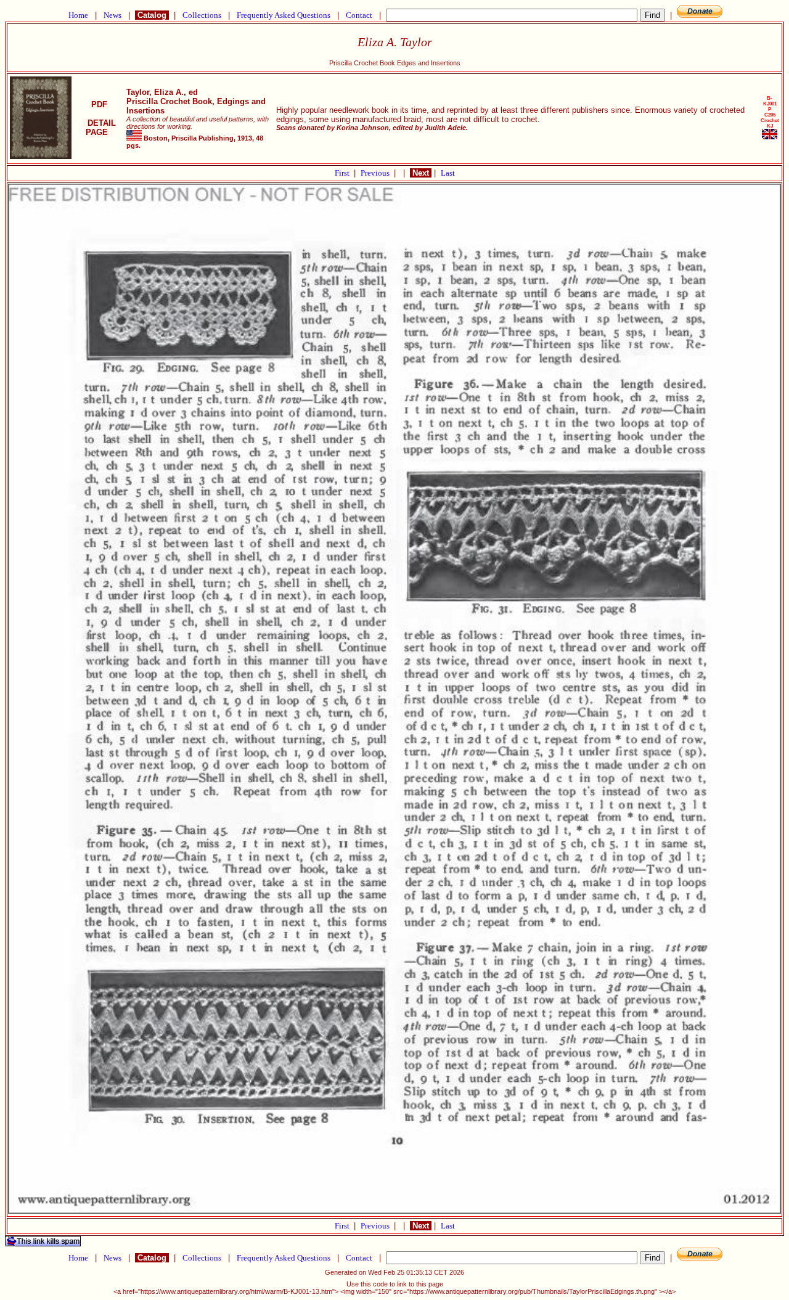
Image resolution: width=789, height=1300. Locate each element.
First (343, 173)
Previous (376, 173)
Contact (359, 15)
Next (420, 173)
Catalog (152, 15)
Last (448, 173)
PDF (99, 104)
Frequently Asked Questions (283, 15)
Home (78, 15)
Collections (202, 15)
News (112, 15)
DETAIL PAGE (99, 127)
